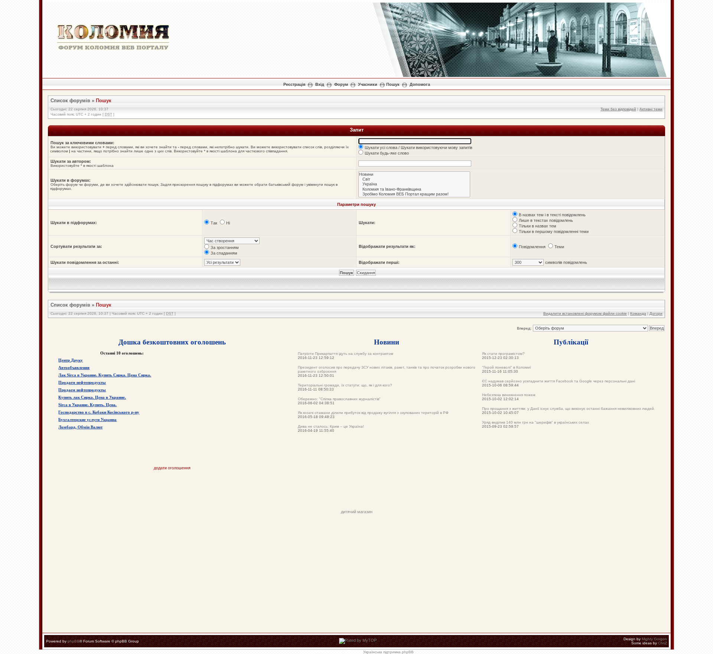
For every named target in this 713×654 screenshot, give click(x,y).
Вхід (319, 84)
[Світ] (414, 179)
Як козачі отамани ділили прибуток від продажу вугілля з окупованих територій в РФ (373, 413)
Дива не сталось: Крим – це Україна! (331, 426)
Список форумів (70, 100)
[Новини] (414, 174)
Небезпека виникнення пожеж (508, 395)
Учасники (367, 84)
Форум (341, 84)
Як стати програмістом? (503, 354)
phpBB (73, 641)
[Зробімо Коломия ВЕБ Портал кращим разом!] (414, 194)
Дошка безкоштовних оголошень (172, 342)
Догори (655, 313)
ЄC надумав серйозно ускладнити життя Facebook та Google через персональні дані (558, 381)
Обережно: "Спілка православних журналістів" (339, 399)
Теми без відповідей (618, 109)
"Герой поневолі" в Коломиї (506, 367)
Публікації (571, 342)
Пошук (393, 84)
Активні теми (650, 109)
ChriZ (662, 643)
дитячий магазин (356, 511)
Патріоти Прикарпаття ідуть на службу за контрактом (345, 354)
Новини (386, 342)
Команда (638, 313)
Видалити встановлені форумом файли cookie (585, 313)
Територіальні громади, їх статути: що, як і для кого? (345, 385)
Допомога (420, 84)
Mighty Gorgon (654, 639)
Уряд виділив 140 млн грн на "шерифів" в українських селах (535, 422)
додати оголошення (172, 468)
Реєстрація (294, 84)
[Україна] (414, 184)
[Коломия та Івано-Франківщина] (414, 189)
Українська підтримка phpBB (388, 652)
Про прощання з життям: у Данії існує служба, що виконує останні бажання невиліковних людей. (568, 409)
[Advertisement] (356, 492)
